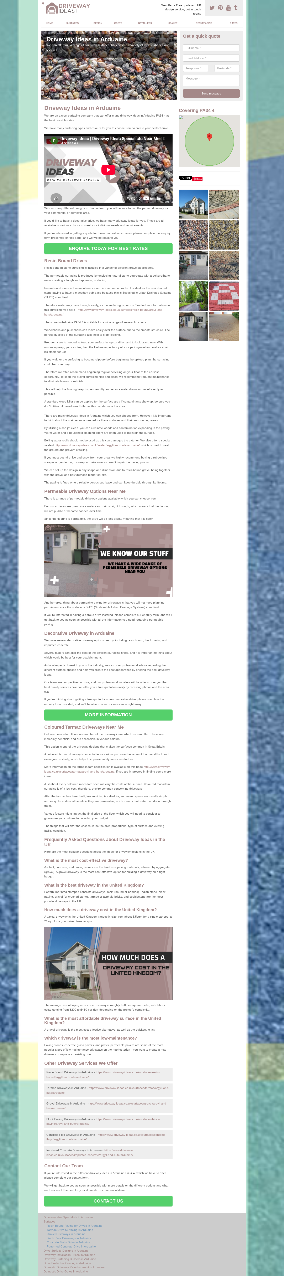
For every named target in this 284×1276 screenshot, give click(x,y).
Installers (145, 23)
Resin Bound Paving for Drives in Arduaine (74, 1225)
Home (49, 23)
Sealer (173, 23)
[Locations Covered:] (43, 3)
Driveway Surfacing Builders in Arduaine (70, 1259)
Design (98, 23)
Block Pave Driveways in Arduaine (69, 1238)
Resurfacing (204, 23)
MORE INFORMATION (108, 714)
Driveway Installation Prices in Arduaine (69, 1254)
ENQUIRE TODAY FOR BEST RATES (108, 248)
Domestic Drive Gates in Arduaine (66, 1271)
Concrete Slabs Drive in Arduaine (68, 1242)
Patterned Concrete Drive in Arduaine (71, 1246)
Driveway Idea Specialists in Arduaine (68, 1217)
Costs (118, 23)
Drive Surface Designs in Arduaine (66, 1250)
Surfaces (72, 23)
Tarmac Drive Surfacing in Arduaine (70, 1229)
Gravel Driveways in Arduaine (66, 1234)
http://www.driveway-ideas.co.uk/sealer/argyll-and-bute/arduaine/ (97, 445)
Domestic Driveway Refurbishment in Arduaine (74, 1267)
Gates (233, 23)
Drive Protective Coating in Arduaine (67, 1263)
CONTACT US (108, 1201)
